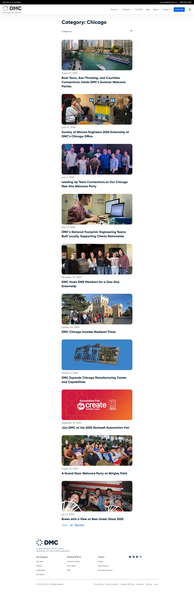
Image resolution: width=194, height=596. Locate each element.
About (155, 9)
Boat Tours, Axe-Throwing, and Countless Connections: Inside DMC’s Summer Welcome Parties (94, 82)
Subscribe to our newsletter (11, 2)
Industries (126, 9)
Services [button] (114, 9)
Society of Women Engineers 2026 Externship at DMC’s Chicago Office (95, 134)
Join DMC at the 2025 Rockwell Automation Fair (95, 427)
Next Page (79, 524)
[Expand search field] (189, 9)
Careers (166, 9)
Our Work (139, 9)
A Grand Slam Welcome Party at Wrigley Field (94, 473)
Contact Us (179, 9)
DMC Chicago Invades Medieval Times (89, 332)
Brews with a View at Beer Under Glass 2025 (92, 519)
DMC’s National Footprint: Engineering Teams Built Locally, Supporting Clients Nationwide (94, 234)
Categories (67, 31)
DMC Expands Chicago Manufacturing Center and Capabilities (94, 380)
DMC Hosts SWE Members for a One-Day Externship (90, 284)
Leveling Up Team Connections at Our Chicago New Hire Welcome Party (95, 184)
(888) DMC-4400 (186, 2)
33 (71, 524)
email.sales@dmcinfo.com (168, 2)
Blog (147, 9)
